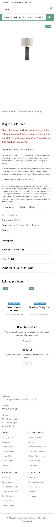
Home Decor (25, 111)
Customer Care (36, 432)
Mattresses (6, 465)
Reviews (31, 442)
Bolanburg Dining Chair (39, 307)
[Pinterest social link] (19, 230)
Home (5, 111)
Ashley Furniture (16, 225)
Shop (13, 111)
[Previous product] (3, 118)
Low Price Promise (10, 491)
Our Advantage (8, 496)
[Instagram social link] (29, 364)
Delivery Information (37, 446)
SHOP (4, 432)
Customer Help (34, 437)
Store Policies (34, 460)
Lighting (38, 111)
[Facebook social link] (10, 230)
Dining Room (7, 446)
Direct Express (33, 225)
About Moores (10, 472)
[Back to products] (7, 118)
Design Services (8, 505)
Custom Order (8, 482)
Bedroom (6, 442)
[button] (4, 48)
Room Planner (8, 500)
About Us (6, 477)
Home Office (7, 456)
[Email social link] (16, 230)
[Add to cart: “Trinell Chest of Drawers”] (22, 295)
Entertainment (8, 451)
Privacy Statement (36, 456)
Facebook (32, 491)
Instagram (32, 496)
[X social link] (13, 230)
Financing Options (36, 451)
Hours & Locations (36, 482)
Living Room (7, 437)
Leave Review (34, 487)
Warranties (33, 465)
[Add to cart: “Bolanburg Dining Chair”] (48, 295)
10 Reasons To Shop (11, 487)
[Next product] (10, 118)
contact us (28, 196)
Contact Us (33, 477)
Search (49, 17)
